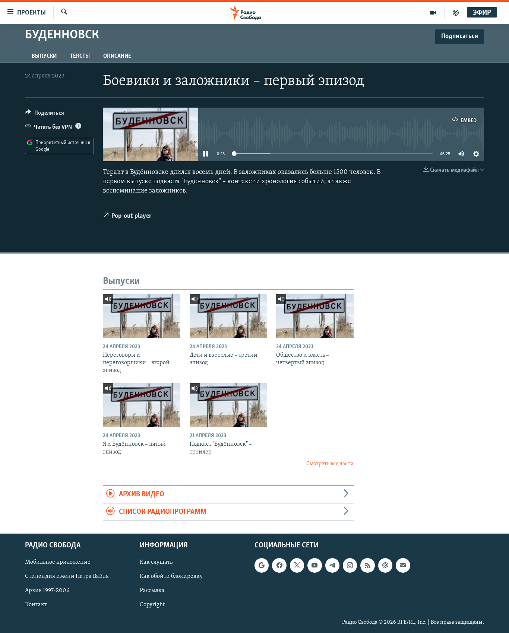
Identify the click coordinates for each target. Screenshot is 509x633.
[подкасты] (456, 12)
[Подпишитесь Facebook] (279, 566)
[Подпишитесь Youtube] (314, 566)
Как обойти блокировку (171, 577)
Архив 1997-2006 (47, 591)
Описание (117, 56)
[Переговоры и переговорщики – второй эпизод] (141, 316)
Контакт (36, 605)
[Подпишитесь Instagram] (350, 566)
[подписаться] (403, 566)
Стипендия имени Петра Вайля (67, 577)
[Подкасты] (385, 566)
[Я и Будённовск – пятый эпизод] (141, 405)
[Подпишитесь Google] (262, 566)
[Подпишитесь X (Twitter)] (297, 566)
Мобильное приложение (58, 563)
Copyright (152, 605)
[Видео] (433, 12)
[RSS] (367, 566)
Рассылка (152, 591)
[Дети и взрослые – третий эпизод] (228, 316)
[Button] (44, 115)
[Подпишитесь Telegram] (332, 566)
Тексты (80, 56)
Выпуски (44, 56)
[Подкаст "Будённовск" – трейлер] (228, 405)
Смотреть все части (330, 464)
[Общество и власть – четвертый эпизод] (315, 316)
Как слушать (156, 563)
